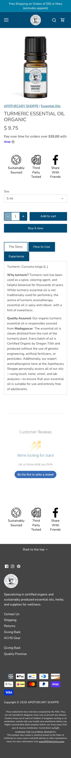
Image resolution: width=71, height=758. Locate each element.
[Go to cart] (62, 20)
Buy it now (35, 228)
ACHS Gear (12, 638)
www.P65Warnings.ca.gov (51, 741)
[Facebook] (6, 566)
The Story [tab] (16, 247)
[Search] (54, 20)
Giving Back (12, 632)
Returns (9, 626)
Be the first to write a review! (35, 474)
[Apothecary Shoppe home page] (35, 20)
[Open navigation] (6, 19)
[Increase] (23, 216)
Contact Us (12, 614)
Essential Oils (51, 106)
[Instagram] (12, 566)
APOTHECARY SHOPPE (21, 106)
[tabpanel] (35, 328)
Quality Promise (15, 654)
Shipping (10, 620)
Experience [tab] (16, 256)
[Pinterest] (18, 566)
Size (6, 191)
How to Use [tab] (41, 247)
